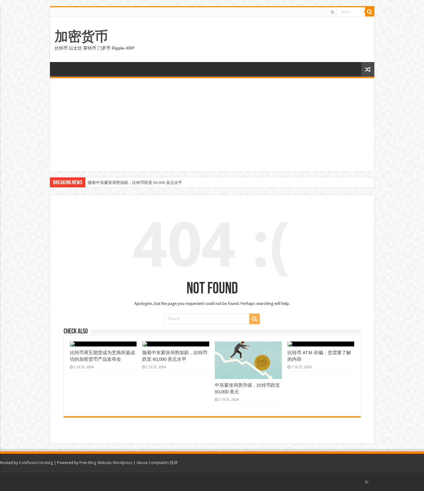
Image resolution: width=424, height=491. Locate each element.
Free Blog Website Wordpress (106, 462)
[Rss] (332, 12)
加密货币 (81, 36)
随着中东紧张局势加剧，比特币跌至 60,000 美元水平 (135, 182)
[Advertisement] (212, 124)
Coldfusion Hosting (36, 462)
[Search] (369, 11)
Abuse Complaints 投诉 (157, 462)
